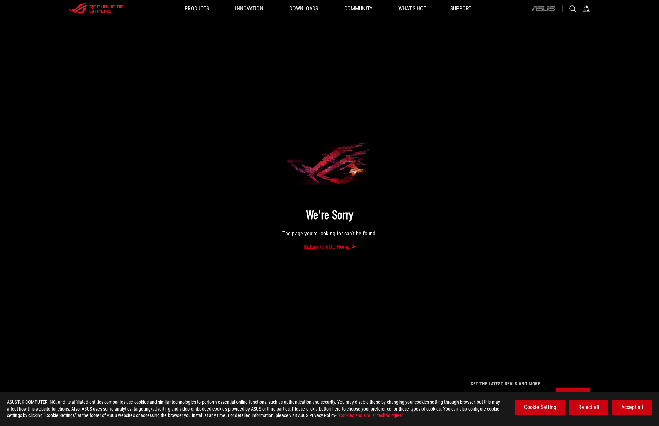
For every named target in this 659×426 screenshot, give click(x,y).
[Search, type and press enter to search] (572, 8)
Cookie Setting (540, 407)
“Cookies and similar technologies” (370, 415)
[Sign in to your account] (586, 8)
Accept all (632, 407)
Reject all (588, 407)
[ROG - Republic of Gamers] (96, 8)
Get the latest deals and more (505, 383)
